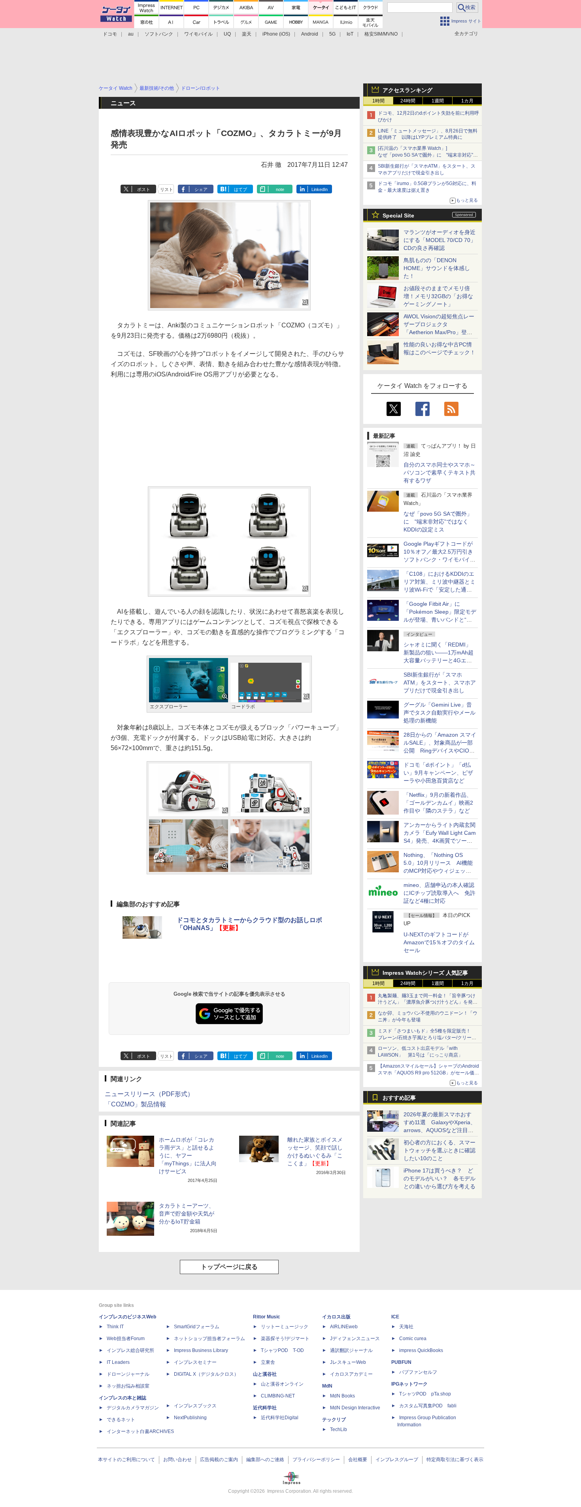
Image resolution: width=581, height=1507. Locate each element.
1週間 (438, 101)
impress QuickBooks (421, 1350)
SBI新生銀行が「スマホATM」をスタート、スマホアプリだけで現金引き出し (440, 682)
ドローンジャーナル (128, 1374)
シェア (201, 189)
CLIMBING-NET (278, 1396)
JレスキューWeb (348, 1362)
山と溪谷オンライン (282, 1384)
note (280, 189)
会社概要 (357, 1459)
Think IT (115, 1326)
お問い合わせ (177, 1459)
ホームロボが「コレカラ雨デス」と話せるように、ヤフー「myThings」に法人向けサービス (188, 1155)
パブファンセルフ (418, 1372)
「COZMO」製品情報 (135, 1104)
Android (309, 34)
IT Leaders (118, 1362)
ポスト (143, 189)
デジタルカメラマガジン (133, 1408)
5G (332, 34)
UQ (227, 34)
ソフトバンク (159, 34)
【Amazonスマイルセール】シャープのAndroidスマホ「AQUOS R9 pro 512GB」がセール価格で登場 (428, 1072)
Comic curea (412, 1338)
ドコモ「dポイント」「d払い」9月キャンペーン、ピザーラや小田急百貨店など (438, 773)
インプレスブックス (195, 1406)
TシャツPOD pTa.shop (425, 1394)
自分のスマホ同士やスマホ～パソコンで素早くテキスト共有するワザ (439, 472)
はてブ (240, 189)
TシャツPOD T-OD (282, 1350)
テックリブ (334, 1419)
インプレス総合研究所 (130, 1350)
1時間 (378, 101)
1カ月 (467, 101)
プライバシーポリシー (316, 1459)
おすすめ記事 (399, 1098)
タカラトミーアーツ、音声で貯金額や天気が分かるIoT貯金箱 (186, 1214)
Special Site (398, 215)
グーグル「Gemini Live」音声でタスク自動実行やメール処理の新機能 (439, 713)
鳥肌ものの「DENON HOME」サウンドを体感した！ (437, 268)
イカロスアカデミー (351, 1374)
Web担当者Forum (126, 1338)
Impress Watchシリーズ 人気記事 (425, 973)
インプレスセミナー (195, 1362)
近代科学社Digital (279, 1417)
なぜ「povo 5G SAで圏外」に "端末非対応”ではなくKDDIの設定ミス (438, 522)
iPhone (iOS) (276, 34)
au (131, 34)
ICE (395, 1317)
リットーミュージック (284, 1326)
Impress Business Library (201, 1350)
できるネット (121, 1419)
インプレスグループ (396, 1459)
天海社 (406, 1326)
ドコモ (110, 34)
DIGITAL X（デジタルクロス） (206, 1374)
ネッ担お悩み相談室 (128, 1386)
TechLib (338, 1429)
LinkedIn (319, 189)
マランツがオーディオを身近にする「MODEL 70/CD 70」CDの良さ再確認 (440, 240)
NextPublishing (190, 1417)
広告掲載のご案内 (219, 1459)
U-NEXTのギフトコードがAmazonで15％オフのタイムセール (439, 942)
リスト (166, 189)
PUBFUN (401, 1362)
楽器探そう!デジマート (285, 1338)
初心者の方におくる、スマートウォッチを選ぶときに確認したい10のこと (439, 1150)
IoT (350, 34)
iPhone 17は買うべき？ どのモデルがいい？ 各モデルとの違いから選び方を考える (439, 1178)
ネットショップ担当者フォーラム (209, 1338)
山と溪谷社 (265, 1374)
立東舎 (268, 1362)
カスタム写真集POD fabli (427, 1406)
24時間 (407, 101)
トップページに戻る (229, 1266)
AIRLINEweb (344, 1326)
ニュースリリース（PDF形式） (149, 1094)
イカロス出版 (336, 1317)
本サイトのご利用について (126, 1459)
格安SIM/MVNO (381, 34)
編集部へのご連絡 (265, 1459)
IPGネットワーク (409, 1384)
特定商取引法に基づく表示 (454, 1459)
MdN (327, 1386)
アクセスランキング (407, 90)
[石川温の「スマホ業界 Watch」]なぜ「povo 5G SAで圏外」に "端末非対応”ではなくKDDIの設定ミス (428, 155)
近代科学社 (265, 1408)
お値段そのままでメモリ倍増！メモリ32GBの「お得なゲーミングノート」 (438, 296)
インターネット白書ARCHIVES (140, 1431)
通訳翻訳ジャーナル (351, 1350)
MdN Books (342, 1396)
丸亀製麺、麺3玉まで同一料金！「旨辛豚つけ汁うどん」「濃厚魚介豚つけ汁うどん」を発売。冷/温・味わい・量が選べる (426, 1002)
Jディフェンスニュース (355, 1338)
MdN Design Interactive (355, 1408)
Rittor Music (266, 1317)
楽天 (246, 34)
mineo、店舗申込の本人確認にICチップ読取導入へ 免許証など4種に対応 (439, 893)
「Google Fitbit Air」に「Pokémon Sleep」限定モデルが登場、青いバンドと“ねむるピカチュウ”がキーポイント (440, 620)
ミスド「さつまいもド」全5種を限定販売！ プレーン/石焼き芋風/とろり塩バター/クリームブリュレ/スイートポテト (427, 1037)
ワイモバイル (198, 34)
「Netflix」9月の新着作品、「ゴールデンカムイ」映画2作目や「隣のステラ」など (438, 803)
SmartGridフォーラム (196, 1326)
